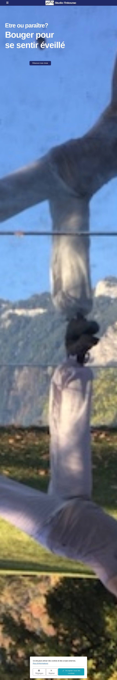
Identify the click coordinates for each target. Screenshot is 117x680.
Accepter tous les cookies (72, 672)
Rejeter (52, 673)
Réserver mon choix (40, 63)
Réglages (39, 673)
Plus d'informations (40, 663)
